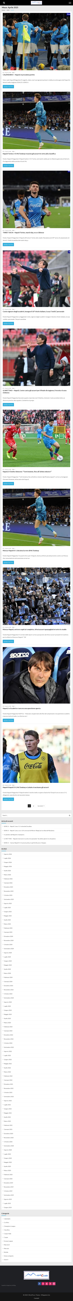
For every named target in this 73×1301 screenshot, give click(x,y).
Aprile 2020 (7, 1166)
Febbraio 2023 (8, 1027)
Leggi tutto (8, 86)
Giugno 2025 (8, 911)
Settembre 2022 (9, 1047)
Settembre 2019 (9, 1195)
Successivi (40, 806)
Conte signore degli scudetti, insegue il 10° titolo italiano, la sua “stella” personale (33, 312)
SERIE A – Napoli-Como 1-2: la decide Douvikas (18, 826)
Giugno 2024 (8, 961)
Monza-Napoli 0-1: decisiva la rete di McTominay (21, 551)
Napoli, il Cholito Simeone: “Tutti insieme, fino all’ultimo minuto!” (27, 472)
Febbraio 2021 (8, 1125)
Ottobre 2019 (8, 1191)
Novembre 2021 (8, 1088)
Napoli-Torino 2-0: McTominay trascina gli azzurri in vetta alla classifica (29, 154)
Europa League (8, 1241)
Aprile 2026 (7, 870)
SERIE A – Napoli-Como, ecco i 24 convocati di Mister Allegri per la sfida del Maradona (29, 830)
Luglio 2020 (7, 1154)
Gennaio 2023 (8, 1031)
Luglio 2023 (7, 1006)
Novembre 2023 (8, 989)
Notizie (6, 1252)
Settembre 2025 (9, 899)
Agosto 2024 (8, 952)
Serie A (6, 1259)
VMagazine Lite (45, 1295)
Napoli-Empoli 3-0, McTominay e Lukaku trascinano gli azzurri (26, 787)
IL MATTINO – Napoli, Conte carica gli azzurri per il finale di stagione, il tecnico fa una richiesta (34, 391)
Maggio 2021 (8, 1113)
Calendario (7, 1219)
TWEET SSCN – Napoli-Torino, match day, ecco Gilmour (23, 233)
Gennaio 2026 (8, 883)
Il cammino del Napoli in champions (14, 834)
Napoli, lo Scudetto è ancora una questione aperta (21, 708)
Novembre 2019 (8, 1187)
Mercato (6, 1248)
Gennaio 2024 (8, 981)
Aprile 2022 (7, 1068)
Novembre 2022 (8, 1039)
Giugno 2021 (8, 1109)
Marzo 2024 (7, 973)
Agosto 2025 (8, 903)
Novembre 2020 (8, 1137)
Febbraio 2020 (8, 1174)
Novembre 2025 (8, 891)
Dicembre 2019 (8, 1183)
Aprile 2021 (7, 1117)
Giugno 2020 (8, 1158)
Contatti (36, 1298)
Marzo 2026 (7, 874)
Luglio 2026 (7, 858)
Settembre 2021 (9, 1096)
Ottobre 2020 (8, 1142)
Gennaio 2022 (8, 1080)
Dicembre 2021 (8, 1084)
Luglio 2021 (7, 1105)
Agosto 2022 (8, 1051)
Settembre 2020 (9, 1146)
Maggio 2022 (8, 1063)
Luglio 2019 (7, 1203)
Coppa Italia (7, 1233)
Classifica (7, 1230)
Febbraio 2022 (8, 1076)
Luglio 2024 (7, 957)
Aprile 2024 (7, 969)
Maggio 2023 (8, 1014)
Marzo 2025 (7, 924)
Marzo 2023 (7, 1022)
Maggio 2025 (8, 916)
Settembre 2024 (9, 948)
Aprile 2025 (7, 920)
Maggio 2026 (8, 866)
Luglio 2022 (7, 1055)
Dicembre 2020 (8, 1133)
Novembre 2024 (8, 940)
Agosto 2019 (8, 1199)
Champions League (9, 1226)
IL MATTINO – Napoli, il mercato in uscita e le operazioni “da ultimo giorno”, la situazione (30, 839)
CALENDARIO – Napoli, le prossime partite (19, 75)
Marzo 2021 (7, 1121)
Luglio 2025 (7, 907)
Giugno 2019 (8, 1207)
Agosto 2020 (8, 1150)
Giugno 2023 (8, 1010)
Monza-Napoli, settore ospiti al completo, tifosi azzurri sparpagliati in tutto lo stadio (34, 629)
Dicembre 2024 (8, 936)
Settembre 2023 (9, 998)
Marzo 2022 (7, 1072)
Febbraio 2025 (8, 928)
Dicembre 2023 (8, 985)
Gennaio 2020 (8, 1179)
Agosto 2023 (8, 1002)
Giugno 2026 (8, 862)
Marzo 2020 (7, 1170)
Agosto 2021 (8, 1100)
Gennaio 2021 (8, 1129)
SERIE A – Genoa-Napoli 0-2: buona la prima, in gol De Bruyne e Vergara (25, 843)
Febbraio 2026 (8, 879)
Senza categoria (8, 1256)
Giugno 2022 (8, 1059)
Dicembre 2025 (8, 887)
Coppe (6, 1237)
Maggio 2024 (8, 965)
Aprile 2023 (7, 1018)
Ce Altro (6, 1222)
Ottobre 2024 (8, 944)
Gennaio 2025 (8, 932)
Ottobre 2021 (8, 1092)
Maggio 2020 (8, 1162)
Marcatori (7, 1245)
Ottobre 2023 (8, 994)
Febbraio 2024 (8, 977)
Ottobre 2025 (8, 895)
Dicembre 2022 (8, 1035)
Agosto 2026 (8, 854)
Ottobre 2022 (8, 1043)
